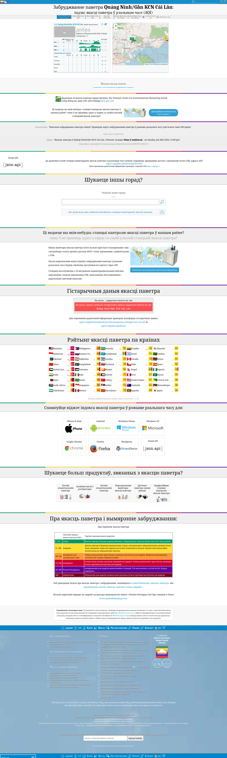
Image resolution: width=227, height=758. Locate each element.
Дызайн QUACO (107, 697)
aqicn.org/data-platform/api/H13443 (124, 163)
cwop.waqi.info (142, 666)
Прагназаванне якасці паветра (63, 677)
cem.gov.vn (107, 100)
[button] (166, 40)
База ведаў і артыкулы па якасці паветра (67, 657)
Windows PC (152, 421)
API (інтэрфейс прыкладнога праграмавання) (70, 684)
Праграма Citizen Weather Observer (115, 666)
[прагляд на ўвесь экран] (105, 24)
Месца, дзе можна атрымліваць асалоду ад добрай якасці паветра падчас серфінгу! (122, 692)
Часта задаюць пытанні (63, 667)
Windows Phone (126, 421)
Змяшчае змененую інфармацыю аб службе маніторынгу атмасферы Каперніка (119, 671)
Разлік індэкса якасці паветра (63, 675)
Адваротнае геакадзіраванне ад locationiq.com (120, 684)
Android (100, 421)
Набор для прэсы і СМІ (60, 646)
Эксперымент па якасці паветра (64, 659)
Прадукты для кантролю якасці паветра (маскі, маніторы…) (70, 680)
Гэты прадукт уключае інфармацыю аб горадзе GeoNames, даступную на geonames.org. (121, 656)
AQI (68, 24)
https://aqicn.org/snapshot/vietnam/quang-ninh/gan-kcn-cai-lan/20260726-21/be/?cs (113, 144)
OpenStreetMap (155, 64)
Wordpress (126, 441)
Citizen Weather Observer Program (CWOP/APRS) (113, 714)
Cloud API (153, 441)
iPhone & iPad (74, 421)
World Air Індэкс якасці (127, 613)
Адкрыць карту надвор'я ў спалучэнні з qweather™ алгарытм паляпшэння (122, 662)
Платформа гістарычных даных (64, 686)
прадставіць (135, 738)
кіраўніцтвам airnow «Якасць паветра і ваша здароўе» (113, 586)
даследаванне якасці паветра (66, 651)
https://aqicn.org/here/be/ (113, 134)
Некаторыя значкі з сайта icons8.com (116, 681)
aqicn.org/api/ (152, 166)
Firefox (100, 441)
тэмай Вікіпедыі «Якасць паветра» (150, 583)
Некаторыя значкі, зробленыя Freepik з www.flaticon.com (117, 676)
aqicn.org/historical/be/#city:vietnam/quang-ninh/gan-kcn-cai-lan (112, 322)
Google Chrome (74, 441)
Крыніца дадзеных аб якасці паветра (66, 672)
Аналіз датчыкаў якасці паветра (64, 662)
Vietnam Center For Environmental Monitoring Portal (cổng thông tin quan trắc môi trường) (113, 717)
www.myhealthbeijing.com (113, 598)
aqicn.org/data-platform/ (113, 325)
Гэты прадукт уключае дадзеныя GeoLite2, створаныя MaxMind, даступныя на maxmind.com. (123, 650)
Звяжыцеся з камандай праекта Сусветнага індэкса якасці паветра (72, 642)
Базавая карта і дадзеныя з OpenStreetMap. (119, 688)
